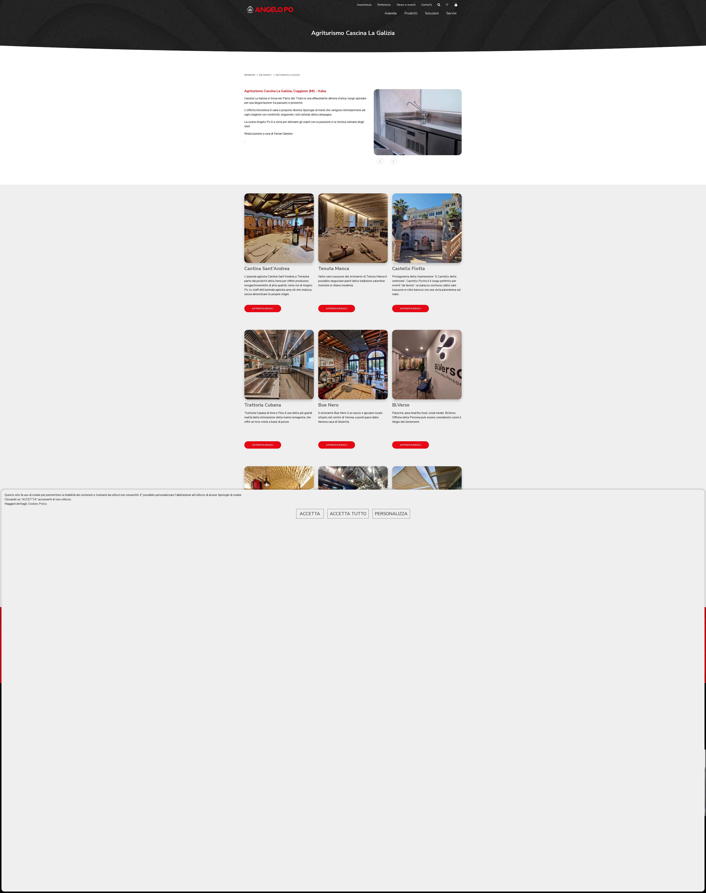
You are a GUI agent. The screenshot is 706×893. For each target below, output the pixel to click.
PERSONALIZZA (391, 514)
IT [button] (447, 5)
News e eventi (406, 5)
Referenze (384, 5)
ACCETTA (310, 514)
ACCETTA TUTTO (348, 514)
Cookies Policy (37, 504)
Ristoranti (265, 75)
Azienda (391, 13)
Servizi (451, 13)
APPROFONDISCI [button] (262, 308)
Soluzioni (432, 13)
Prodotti (410, 13)
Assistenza (364, 5)
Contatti (426, 5)
